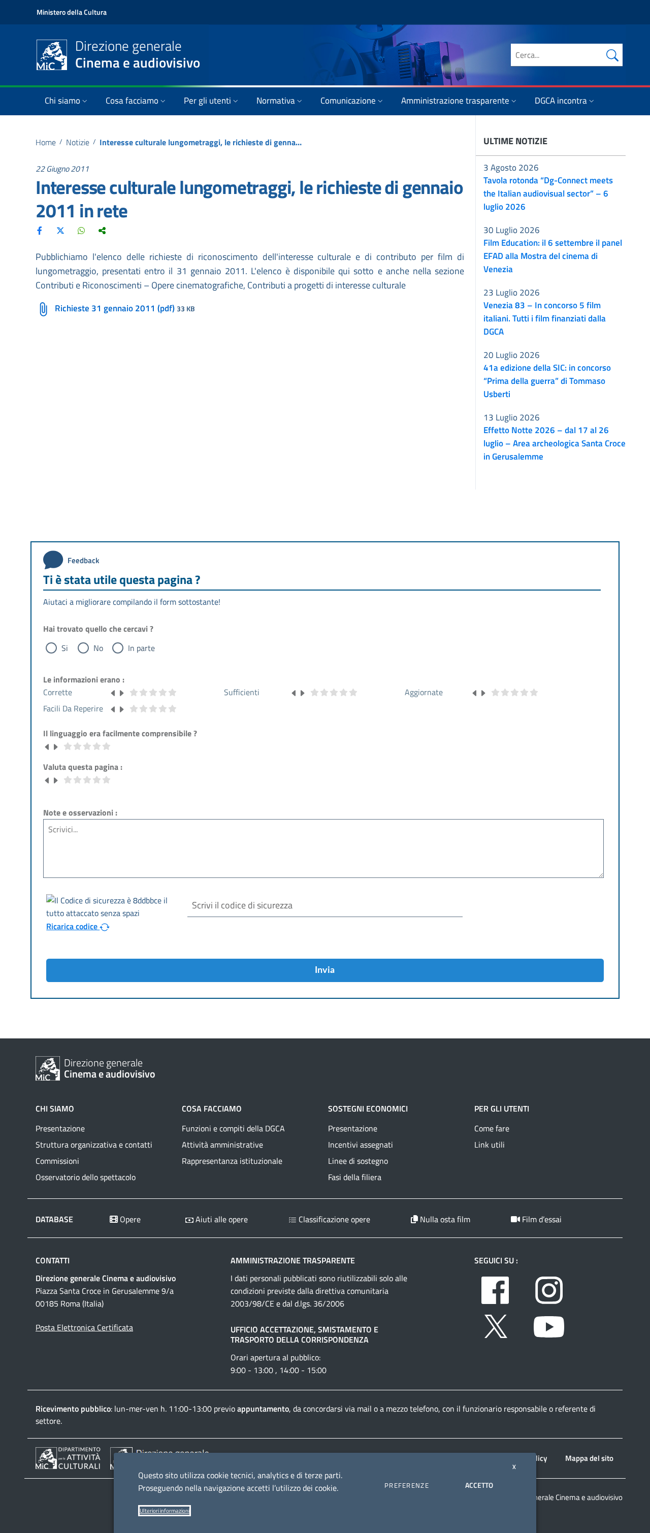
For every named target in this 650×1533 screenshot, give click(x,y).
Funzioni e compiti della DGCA (233, 1128)
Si (64, 648)
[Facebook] (39, 230)
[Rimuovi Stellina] (113, 692)
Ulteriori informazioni (164, 1511)
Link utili (489, 1144)
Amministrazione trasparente (455, 100)
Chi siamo (62, 100)
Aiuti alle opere (220, 1219)
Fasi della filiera (354, 1177)
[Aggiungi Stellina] (121, 692)
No (98, 648)
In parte (141, 648)
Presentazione (60, 1128)
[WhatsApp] (81, 230)
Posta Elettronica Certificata (84, 1327)
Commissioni (57, 1161)
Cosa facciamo (132, 100)
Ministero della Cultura (72, 12)
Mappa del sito (589, 1458)
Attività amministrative (222, 1144)
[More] (102, 230)
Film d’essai (541, 1219)
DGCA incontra (561, 100)
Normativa (275, 100)
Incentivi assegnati (360, 1144)
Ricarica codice (73, 926)
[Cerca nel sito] (612, 54)
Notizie (77, 142)
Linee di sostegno (358, 1161)
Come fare (491, 1128)
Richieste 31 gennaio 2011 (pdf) (115, 308)
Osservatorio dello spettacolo (86, 1177)
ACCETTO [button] (479, 1485)
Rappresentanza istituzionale (232, 1161)
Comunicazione (348, 100)
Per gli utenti (207, 100)
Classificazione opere (333, 1219)
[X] (60, 230)
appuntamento (263, 1408)
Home (46, 142)
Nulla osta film (444, 1219)
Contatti (53, 1260)
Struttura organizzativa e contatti (94, 1144)
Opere (129, 1219)
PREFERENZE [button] (406, 1485)
